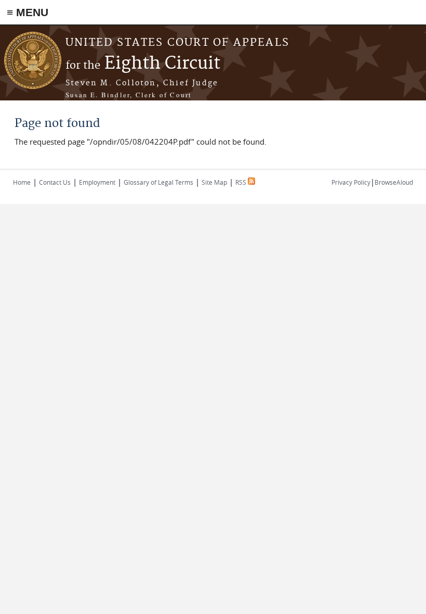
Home (22, 182)
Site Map (214, 182)
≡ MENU (27, 12)
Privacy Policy (350, 182)
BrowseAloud (394, 182)
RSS (241, 182)
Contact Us (55, 182)
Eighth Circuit (142, 63)
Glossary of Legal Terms (158, 182)
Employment (97, 182)
